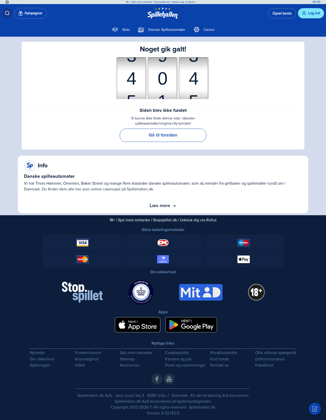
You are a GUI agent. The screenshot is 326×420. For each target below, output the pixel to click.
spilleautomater (175, 183)
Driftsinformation (270, 359)
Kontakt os (219, 365)
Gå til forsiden (163, 135)
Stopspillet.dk (162, 2)
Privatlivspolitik (223, 353)
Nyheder (37, 353)
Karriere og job (178, 359)
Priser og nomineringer (185, 365)
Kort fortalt (219, 359)
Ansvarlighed (86, 359)
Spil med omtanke (142, 2)
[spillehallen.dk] (163, 13)
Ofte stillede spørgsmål (275, 353)
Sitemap (127, 359)
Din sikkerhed (42, 359)
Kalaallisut (264, 365)
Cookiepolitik (177, 353)
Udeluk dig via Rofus (183, 2)
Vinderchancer (88, 353)
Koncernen (129, 365)
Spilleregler (40, 365)
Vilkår (80, 365)
